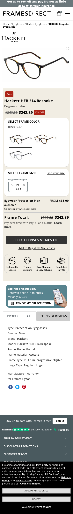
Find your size (56, 173)
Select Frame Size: (22, 173)
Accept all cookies (36, 491)
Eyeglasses (18, 24)
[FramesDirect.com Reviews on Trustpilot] (36, 428)
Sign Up (60, 420)
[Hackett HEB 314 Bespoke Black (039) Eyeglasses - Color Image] (20, 140)
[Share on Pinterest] (24, 387)
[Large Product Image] (37, 66)
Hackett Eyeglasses (36, 24)
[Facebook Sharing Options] (10, 387)
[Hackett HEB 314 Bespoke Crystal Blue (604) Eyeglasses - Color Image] (20, 156)
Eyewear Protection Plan (22, 200)
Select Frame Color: (24, 121)
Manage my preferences (37, 507)
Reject (36, 499)
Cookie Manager (30, 483)
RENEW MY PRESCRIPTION (33, 303)
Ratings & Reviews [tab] (53, 316)
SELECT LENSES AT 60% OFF (36, 239)
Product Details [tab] (19, 316)
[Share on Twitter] (17, 387)
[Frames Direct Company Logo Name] (27, 13)
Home (6, 24)
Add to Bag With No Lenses (36, 248)
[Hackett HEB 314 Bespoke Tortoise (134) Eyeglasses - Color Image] (45, 140)
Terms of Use (24, 480)
